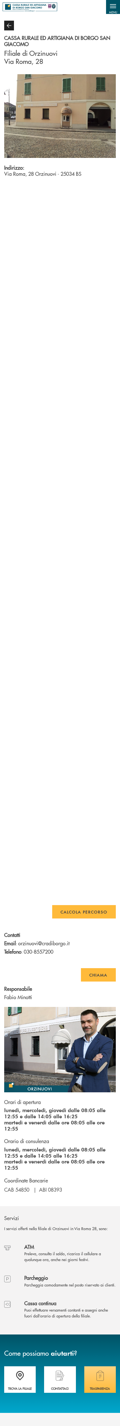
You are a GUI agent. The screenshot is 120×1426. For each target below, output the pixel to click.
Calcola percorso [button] (84, 912)
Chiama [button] (98, 975)
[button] (113, 7)
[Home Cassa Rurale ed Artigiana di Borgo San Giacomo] (30, 7)
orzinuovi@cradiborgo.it (43, 943)
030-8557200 (38, 951)
